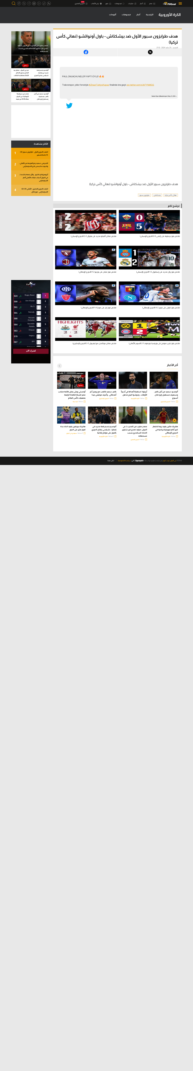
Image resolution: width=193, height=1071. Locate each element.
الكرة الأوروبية (135, 398)
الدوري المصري (80, 3)
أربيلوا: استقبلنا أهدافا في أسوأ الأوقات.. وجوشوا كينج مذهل (134, 393)
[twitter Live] (29, 3)
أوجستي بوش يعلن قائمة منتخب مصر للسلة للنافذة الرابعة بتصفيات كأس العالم (71, 395)
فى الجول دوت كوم (169, 461)
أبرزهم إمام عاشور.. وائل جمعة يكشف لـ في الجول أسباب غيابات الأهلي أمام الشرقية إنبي (31, 178)
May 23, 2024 (171, 96)
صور (106, 3)
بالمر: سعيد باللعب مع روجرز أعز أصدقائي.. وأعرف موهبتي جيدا (103, 393)
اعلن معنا (111, 461)
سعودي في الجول (71, 433)
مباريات (131, 3)
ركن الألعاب (95, 3)
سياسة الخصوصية (124, 461)
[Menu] (179, 3)
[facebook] (19, 3)
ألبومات (112, 14)
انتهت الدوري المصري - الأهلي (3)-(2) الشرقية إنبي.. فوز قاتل (31, 190)
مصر (151, 3)
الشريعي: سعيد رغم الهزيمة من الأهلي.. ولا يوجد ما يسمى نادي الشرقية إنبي (31, 164)
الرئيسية (149, 14)
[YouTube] (38, 3)
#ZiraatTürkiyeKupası (99, 85)
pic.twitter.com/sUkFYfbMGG (140, 85)
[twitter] (24, 3)
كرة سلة (75, 401)
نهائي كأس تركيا (170, 195)
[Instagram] (34, 3)
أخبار (141, 3)
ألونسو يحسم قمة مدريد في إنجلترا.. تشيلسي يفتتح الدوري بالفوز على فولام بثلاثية (104, 429)
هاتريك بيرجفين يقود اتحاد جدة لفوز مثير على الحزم (72, 428)
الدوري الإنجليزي (165, 401)
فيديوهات (118, 3)
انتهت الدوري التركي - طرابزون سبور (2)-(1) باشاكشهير (31, 153)
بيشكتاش (157, 195)
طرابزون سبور (144, 195)
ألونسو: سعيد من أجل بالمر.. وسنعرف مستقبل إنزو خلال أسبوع (166, 395)
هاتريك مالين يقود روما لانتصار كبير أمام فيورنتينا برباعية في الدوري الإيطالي (165, 429)
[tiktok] (43, 3)
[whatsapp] (48, 3)
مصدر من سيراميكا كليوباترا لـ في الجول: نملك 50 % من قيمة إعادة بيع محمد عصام (22, 97)
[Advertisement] (31, 238)
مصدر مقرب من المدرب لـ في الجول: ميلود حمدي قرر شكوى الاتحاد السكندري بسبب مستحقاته (134, 431)
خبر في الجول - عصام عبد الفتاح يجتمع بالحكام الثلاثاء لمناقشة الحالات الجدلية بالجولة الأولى (21, 73)
